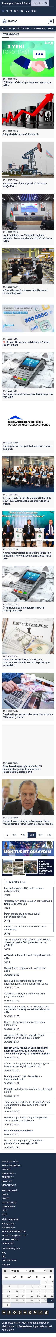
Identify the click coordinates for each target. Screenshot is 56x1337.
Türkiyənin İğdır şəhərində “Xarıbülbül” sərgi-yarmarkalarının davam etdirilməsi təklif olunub (27, 1105)
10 (8, 1291)
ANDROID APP (9, 1260)
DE (14, 10)
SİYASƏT (6, 1169)
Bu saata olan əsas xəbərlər (18, 1130)
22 (45, 1296)
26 (23, 1300)
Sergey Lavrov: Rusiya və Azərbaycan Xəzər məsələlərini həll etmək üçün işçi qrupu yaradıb (28, 822)
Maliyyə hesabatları (14, 1231)
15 (45, 1291)
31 (8, 1305)
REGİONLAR (8, 1177)
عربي (27, 10)
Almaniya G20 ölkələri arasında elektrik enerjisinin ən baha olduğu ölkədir (24, 1036)
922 (23, 834)
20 (32, 1296)
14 (38, 1291)
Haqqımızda (8, 1223)
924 (41, 834)
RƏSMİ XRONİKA (10, 1161)
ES (22, 10)
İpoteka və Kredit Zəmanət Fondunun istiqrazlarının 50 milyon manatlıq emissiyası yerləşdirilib (27, 662)
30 (52, 1300)
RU (7, 10)
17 (8, 1296)
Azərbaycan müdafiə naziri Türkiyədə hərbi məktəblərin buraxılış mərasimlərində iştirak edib (27, 1009)
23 (52, 1296)
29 (45, 1300)
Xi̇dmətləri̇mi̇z (10, 1239)
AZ (3, 10)
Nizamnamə (8, 1227)
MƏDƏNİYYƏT (9, 1185)
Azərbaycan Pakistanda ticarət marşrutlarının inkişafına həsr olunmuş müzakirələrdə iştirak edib (27, 555)
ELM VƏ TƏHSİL (10, 1190)
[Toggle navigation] (50, 21)
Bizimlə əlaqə (10, 1219)
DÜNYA (5, 1198)
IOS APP (6, 1264)
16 (52, 1291)
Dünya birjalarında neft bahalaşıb (21, 134)
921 (15, 834)
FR (18, 10)
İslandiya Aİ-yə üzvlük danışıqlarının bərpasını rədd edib (23, 1078)
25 (17, 1300)
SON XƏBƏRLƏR (15, 882)
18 (17, 1296)
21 (38, 1296)
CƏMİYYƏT (7, 1181)
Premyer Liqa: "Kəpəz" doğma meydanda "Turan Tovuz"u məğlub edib (25, 1119)
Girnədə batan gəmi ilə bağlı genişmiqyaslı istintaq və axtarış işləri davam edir (26, 1065)
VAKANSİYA (8, 1243)
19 (23, 1296)
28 (38, 1300)
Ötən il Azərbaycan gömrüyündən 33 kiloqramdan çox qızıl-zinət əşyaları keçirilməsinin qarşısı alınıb (22, 769)
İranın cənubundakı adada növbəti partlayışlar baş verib (22, 915)
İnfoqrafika (9, 1206)
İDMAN (5, 1194)
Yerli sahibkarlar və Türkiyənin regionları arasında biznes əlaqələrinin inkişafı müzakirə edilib (27, 238)
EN (10, 10)
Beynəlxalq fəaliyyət (15, 1235)
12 (23, 1291)
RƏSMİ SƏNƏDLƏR (11, 1165)
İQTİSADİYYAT (9, 1173)
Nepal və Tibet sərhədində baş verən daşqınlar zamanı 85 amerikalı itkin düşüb (26, 982)
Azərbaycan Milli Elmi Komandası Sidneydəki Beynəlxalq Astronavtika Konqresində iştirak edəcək (27, 501)
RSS (4, 1256)
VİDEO (5, 1210)
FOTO (4, 1214)
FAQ (4, 1252)
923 (32, 834)
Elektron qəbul (11, 1248)
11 (17, 1291)
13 (32, 1291)
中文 (33, 10)
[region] (29, 1018)
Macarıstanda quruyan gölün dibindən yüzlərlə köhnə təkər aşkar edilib (24, 1142)
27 (32, 1300)
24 (8, 1300)
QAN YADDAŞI (9, 1202)
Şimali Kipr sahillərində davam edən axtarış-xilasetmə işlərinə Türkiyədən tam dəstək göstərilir (27, 942)
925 (49, 834)
